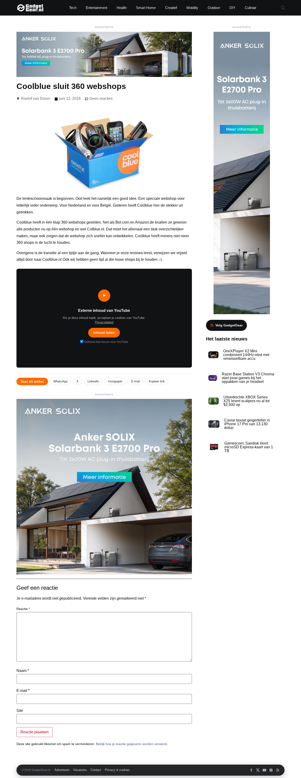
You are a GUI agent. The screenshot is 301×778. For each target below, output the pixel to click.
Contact (96, 770)
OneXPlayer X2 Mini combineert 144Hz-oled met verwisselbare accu (246, 355)
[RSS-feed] (277, 770)
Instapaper (115, 381)
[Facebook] (251, 770)
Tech (72, 8)
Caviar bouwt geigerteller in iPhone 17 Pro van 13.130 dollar (247, 424)
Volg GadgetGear (229, 325)
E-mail (135, 381)
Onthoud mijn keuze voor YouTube (105, 341)
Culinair (250, 8)
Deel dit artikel (32, 381)
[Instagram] (271, 770)
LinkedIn (93, 381)
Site (19, 711)
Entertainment (96, 8)
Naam (22, 671)
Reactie (23, 608)
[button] (283, 8)
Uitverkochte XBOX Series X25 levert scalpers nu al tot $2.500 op (246, 401)
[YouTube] (264, 770)
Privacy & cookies (117, 770)
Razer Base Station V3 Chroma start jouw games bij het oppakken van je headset (248, 378)
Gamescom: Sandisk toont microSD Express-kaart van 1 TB (248, 447)
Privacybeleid (104, 322)
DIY (232, 8)
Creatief (171, 8)
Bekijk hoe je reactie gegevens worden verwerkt (131, 744)
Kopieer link (157, 381)
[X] (258, 770)
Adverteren (62, 770)
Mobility (192, 8)
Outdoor (214, 8)
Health (122, 8)
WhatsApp (60, 381)
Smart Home (146, 8)
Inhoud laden (104, 332)
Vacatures (80, 770)
